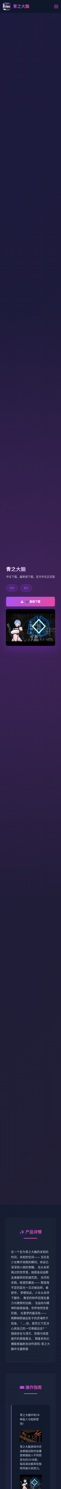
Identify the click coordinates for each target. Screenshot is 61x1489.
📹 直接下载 (32, 601)
